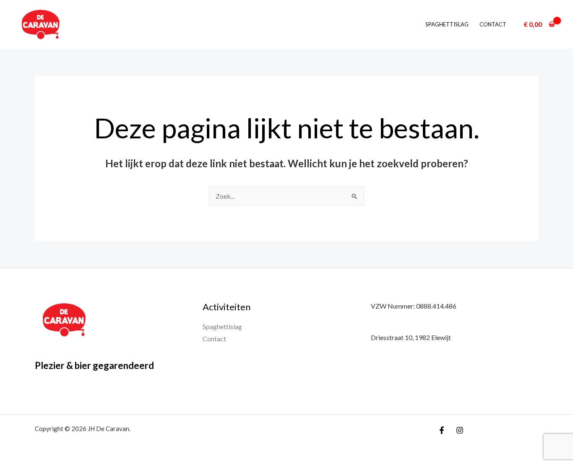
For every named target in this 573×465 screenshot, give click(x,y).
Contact (492, 24)
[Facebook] (441, 430)
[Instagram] (460, 430)
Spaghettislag (447, 24)
